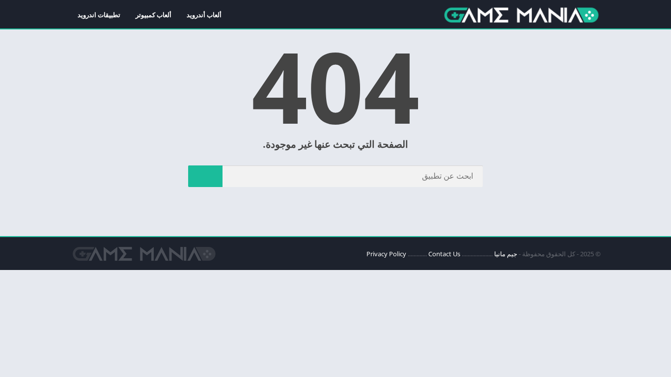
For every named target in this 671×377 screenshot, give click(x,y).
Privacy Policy (386, 253)
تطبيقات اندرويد (99, 14)
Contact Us (444, 253)
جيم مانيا (505, 253)
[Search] (205, 176)
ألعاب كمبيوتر (153, 14)
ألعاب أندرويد (204, 14)
